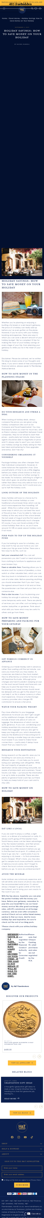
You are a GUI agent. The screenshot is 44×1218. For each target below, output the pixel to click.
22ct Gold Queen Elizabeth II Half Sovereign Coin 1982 (18, 1043)
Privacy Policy (36, 1180)
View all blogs (20, 1113)
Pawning (25, 567)
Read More (10, 1099)
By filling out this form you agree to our (22, 1180)
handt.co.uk (18, 1206)
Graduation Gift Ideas (18, 1083)
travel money (20, 667)
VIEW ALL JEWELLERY (20, 1063)
